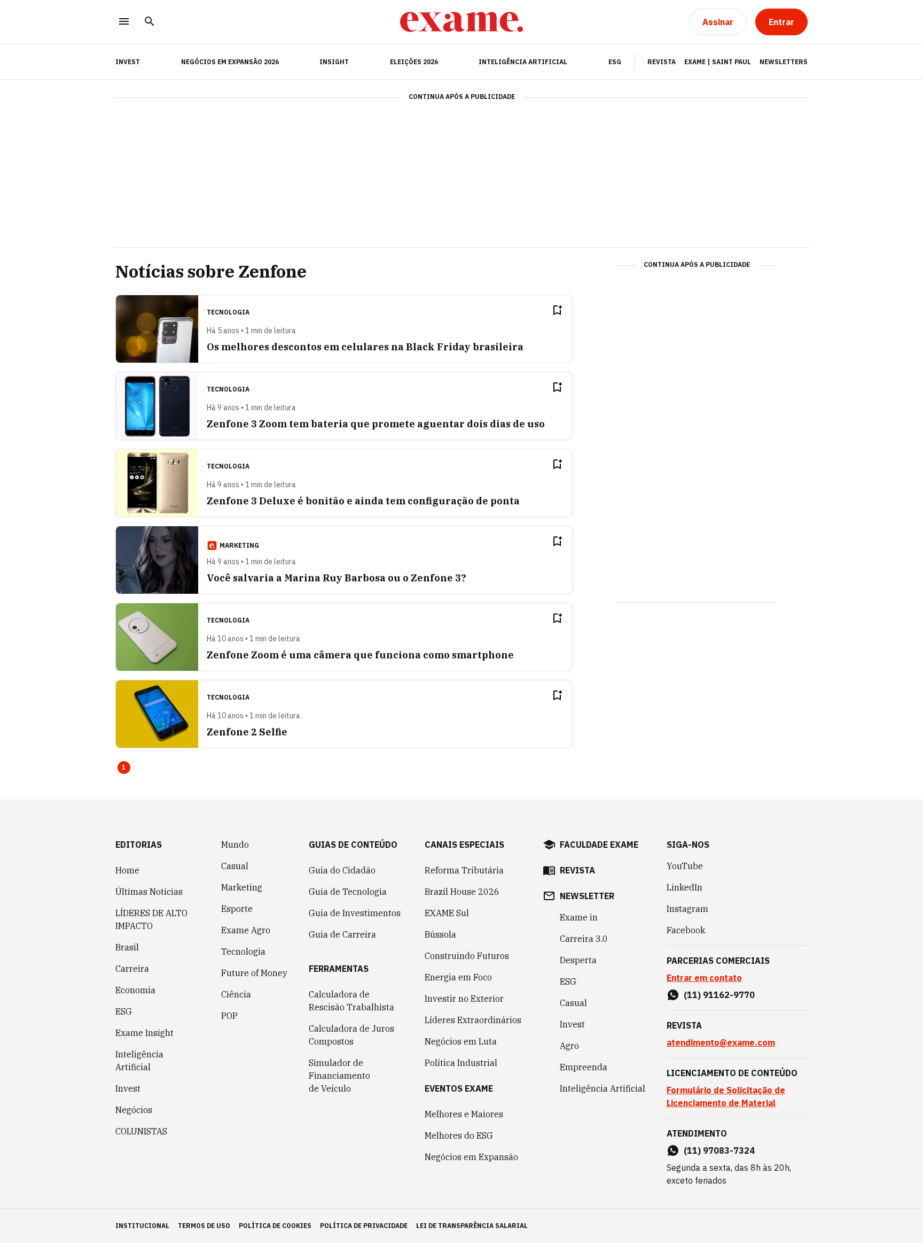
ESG (614, 62)
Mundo (235, 844)
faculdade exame (599, 844)
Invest (127, 1088)
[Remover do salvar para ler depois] (557, 310)
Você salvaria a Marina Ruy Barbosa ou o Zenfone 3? (336, 578)
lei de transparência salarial (472, 1226)
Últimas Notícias (149, 891)
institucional (142, 1226)
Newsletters (784, 62)
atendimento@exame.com (721, 1042)
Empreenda (583, 1067)
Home (127, 870)
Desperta (578, 960)
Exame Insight (144, 1032)
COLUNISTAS (141, 1131)
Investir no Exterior (464, 998)
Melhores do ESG (459, 1135)
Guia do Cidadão (342, 870)
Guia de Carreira (342, 934)
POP (229, 1015)
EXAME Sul (447, 913)
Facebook (686, 930)
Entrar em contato (704, 977)
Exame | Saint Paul (717, 62)
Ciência (236, 994)
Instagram (687, 908)
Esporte (237, 908)
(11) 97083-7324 (719, 1150)
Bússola (440, 934)
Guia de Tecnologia (348, 891)
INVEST (127, 62)
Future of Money (254, 973)
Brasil (127, 947)
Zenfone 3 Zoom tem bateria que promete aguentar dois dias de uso (376, 424)
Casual (234, 866)
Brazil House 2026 (462, 891)
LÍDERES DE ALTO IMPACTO (151, 919)
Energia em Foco (458, 977)
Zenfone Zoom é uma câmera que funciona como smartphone (360, 655)
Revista (661, 62)
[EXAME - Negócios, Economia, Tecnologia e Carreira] (461, 22)
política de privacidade (364, 1226)
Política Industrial (461, 1062)
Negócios (133, 1109)
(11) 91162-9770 (719, 994)
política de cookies (275, 1226)
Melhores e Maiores (464, 1114)
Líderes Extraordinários (473, 1020)
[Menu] (123, 22)
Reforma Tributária (464, 870)
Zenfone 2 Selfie (247, 732)
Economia (135, 990)
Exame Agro (245, 930)
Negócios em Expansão (471, 1157)
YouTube (685, 866)
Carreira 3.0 (584, 938)
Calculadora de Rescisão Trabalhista (351, 1000)
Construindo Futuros (467, 955)
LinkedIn (684, 887)
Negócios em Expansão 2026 (230, 62)
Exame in (579, 917)
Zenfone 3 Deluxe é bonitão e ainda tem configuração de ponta (363, 501)
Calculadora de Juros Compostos (351, 1035)
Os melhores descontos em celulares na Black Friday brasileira (365, 347)
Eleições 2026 (414, 62)
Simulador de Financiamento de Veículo (339, 1075)
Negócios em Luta (461, 1041)
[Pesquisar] (149, 22)
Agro (569, 1045)
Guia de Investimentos (355, 913)
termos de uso (204, 1226)
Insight (334, 62)
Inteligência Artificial (523, 62)
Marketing (241, 887)
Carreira (132, 968)
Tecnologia (243, 951)
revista (577, 870)
